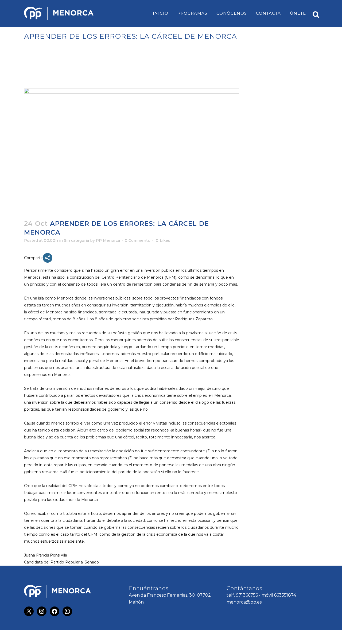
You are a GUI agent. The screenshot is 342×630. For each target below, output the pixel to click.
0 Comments (137, 240)
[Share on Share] (47, 258)
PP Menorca (108, 240)
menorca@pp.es (244, 602)
